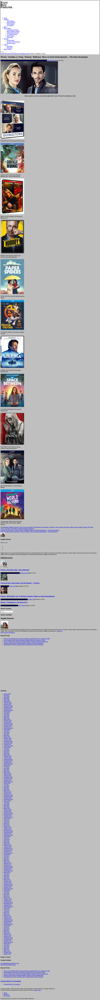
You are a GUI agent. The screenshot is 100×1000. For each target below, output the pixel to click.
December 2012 (8, 937)
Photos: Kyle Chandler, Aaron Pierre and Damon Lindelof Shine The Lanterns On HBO (27, 638)
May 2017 (6, 859)
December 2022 (8, 759)
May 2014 (6, 912)
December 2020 (8, 795)
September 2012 (8, 942)
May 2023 (6, 752)
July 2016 (6, 873)
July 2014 (6, 909)
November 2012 (8, 939)
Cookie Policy (37, 990)
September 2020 (8, 799)
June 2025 (7, 714)
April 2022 (6, 771)
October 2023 (7, 744)
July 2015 (6, 891)
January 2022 (7, 775)
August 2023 (7, 747)
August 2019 (7, 818)
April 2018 (6, 842)
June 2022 (7, 768)
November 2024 (8, 725)
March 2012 (7, 951)
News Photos (10, 36)
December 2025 (8, 705)
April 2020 (6, 807)
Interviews (10, 46)
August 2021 (7, 783)
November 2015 (8, 885)
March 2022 (7, 772)
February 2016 (8, 881)
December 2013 (8, 920)
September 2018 (8, 835)
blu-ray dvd (23, 527)
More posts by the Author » (8, 632)
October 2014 (7, 905)
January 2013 (7, 936)
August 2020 (7, 801)
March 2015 (7, 897)
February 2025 (8, 720)
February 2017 (8, 863)
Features (6, 19)
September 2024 (8, 728)
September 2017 (8, 853)
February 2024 (8, 738)
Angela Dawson (51, 60)
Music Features (11, 22)
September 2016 (8, 871)
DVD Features (11, 24)
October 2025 (7, 708)
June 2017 (7, 857)
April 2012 (6, 949)
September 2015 (8, 888)
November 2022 (8, 761)
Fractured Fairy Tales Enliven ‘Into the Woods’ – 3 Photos (20, 583)
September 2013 (8, 924)
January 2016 (7, 882)
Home (5, 18)
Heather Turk (31, 599)
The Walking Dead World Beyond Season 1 (22, 528)
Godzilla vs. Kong (53, 527)
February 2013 (8, 934)
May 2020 (6, 805)
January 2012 (7, 954)
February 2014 (8, 917)
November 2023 (8, 743)
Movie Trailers (8, 49)
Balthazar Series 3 (14, 527)
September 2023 (8, 746)
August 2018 (7, 836)
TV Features (10, 25)
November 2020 (8, 796)
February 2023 (8, 756)
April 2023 (6, 753)
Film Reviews (10, 40)
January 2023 (7, 758)
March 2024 (7, 737)
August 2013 (7, 926)
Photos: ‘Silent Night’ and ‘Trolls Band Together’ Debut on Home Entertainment (28, 596)
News (5, 27)
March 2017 (7, 862)
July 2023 (6, 749)
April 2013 (6, 931)
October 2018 (7, 833)
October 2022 (7, 762)
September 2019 (8, 817)
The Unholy (8, 528)
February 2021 (8, 792)
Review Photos (11, 43)
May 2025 (6, 716)
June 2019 (7, 821)
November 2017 (8, 850)
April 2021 (6, 789)
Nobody (72, 527)
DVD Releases (37, 527)
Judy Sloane (22, 605)
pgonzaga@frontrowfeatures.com (10, 963)
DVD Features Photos (13, 33)
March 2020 (7, 808)
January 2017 (7, 865)
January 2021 (7, 793)
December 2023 (8, 741)
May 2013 (6, 930)
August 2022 (7, 765)
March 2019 (7, 826)
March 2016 (7, 879)
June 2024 (7, 732)
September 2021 (8, 781)
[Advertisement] (29, 12)
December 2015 (8, 884)
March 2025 (7, 719)
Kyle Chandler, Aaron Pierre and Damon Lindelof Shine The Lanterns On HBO (24, 640)
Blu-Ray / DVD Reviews (13, 42)
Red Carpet (10, 37)
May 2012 (6, 948)
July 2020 (6, 802)
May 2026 (6, 698)
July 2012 (6, 945)
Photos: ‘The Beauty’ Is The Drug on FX (14, 602)
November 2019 (8, 814)
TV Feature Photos (12, 34)
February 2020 (8, 810)
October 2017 (7, 851)
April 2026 (6, 700)
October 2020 (7, 798)
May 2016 (6, 876)
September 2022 (8, 763)
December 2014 (8, 902)
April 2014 (6, 914)
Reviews (6, 39)
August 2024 (7, 729)
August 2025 (7, 711)
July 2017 (6, 856)
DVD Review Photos (18, 60)
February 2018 (8, 845)
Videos (6, 45)
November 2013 (8, 921)
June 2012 (7, 946)
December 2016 (8, 866)
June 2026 (7, 697)
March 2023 (7, 755)
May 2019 (6, 823)
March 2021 (7, 790)
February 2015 (8, 899)
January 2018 (7, 847)
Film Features (10, 21)
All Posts (7, 53)
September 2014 (8, 906)
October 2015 (7, 887)
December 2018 (8, 830)
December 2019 (8, 813)
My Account (7, 996)
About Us (6, 994)
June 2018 (7, 839)
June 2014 (7, 911)
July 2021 (6, 784)
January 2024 (7, 740)
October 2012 (7, 940)
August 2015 (7, 890)
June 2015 (7, 893)
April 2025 (6, 717)
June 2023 (7, 750)
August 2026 (7, 694)
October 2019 (7, 816)
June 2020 (7, 804)
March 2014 (7, 915)
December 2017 (8, 848)
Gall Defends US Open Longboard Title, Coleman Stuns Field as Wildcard (23, 644)
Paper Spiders (79, 527)
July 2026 (6, 695)
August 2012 (7, 943)
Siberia (85, 527)
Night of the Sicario (64, 527)
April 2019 (6, 824)
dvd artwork (29, 527)
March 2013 (7, 933)
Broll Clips (9, 48)
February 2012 (8, 952)
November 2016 (8, 868)
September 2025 (8, 710)
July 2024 (6, 731)
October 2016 (7, 869)
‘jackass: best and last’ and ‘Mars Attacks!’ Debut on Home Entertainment (23, 643)
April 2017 (6, 860)
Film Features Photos (13, 30)
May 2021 (6, 787)
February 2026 (8, 703)
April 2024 (6, 735)
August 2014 (7, 908)
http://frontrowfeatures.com (8, 965)
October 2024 (7, 726)
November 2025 (8, 707)
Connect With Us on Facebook (11, 981)
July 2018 (6, 838)
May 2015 (6, 894)
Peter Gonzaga (13, 586)
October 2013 (7, 923)
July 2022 (6, 766)
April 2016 (6, 878)
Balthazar (6, 527)
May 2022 (6, 769)
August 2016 (7, 872)
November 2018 (8, 832)
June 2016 (7, 875)
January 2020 (7, 811)
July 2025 (6, 713)
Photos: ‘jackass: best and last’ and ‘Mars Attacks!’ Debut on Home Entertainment (26, 641)
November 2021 (8, 778)
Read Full (59, 631)
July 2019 (6, 820)
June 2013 (7, 928)
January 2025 (7, 722)
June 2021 (7, 786)
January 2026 (7, 704)
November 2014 (8, 903)
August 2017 (7, 854)
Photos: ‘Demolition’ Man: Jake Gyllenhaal (15, 570)
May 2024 (6, 734)
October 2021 (7, 780)
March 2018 (7, 844)
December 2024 (8, 723)
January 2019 (7, 829)
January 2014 (7, 918)
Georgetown (45, 527)
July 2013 (6, 927)
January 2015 (7, 900)
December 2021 (8, 777)
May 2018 (6, 841)
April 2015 (6, 896)
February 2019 (8, 827)
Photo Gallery (7, 28)
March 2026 (7, 701)
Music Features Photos (13, 31)
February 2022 (8, 774)
